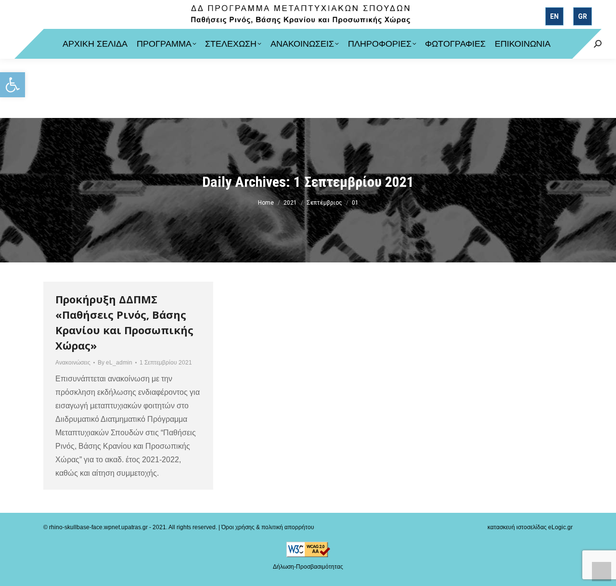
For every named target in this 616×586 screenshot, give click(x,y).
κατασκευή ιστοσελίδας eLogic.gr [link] (530, 527)
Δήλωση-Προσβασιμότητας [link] (308, 566)
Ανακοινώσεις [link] (72, 362)
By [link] (115, 362)
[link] (12, 84)
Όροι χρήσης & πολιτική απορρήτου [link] (267, 527)
